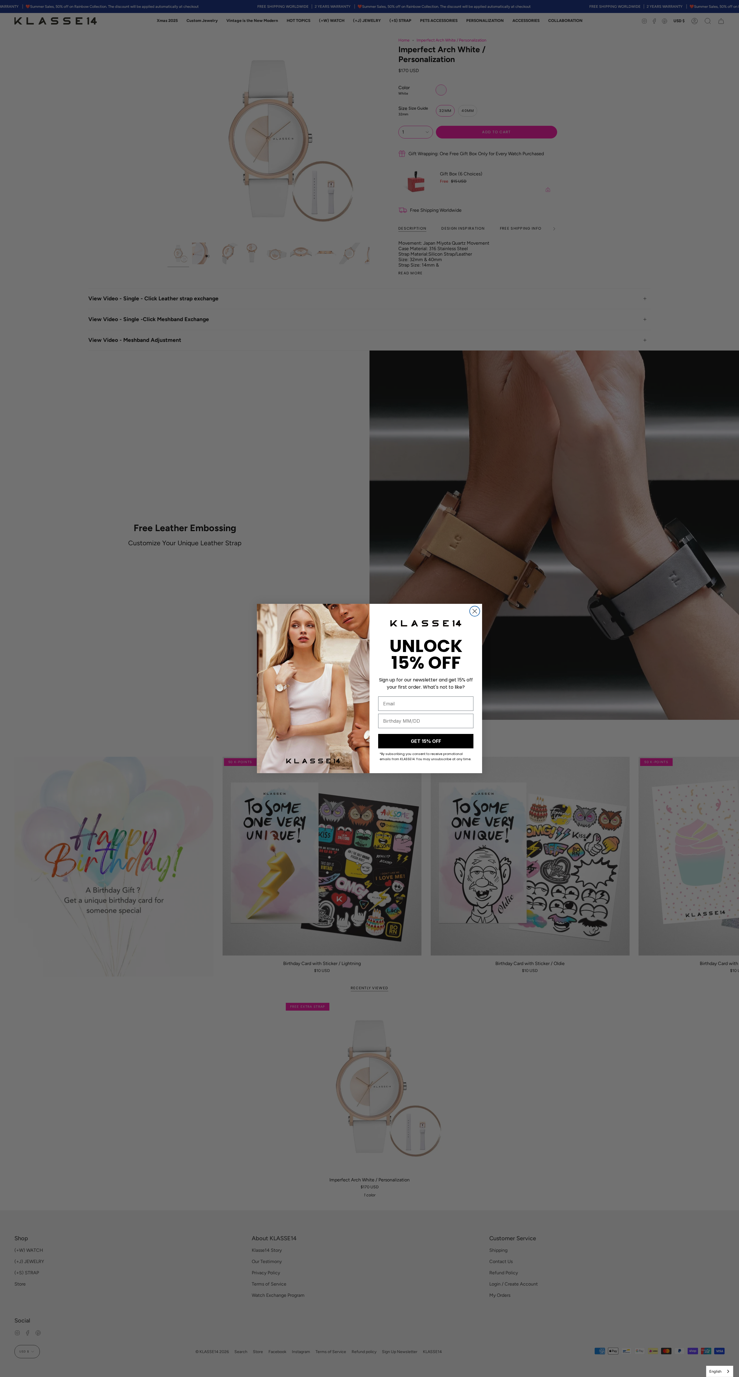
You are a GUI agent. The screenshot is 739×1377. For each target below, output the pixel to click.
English (715, 1371)
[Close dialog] (475, 611)
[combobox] (719, 1371)
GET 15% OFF (426, 741)
